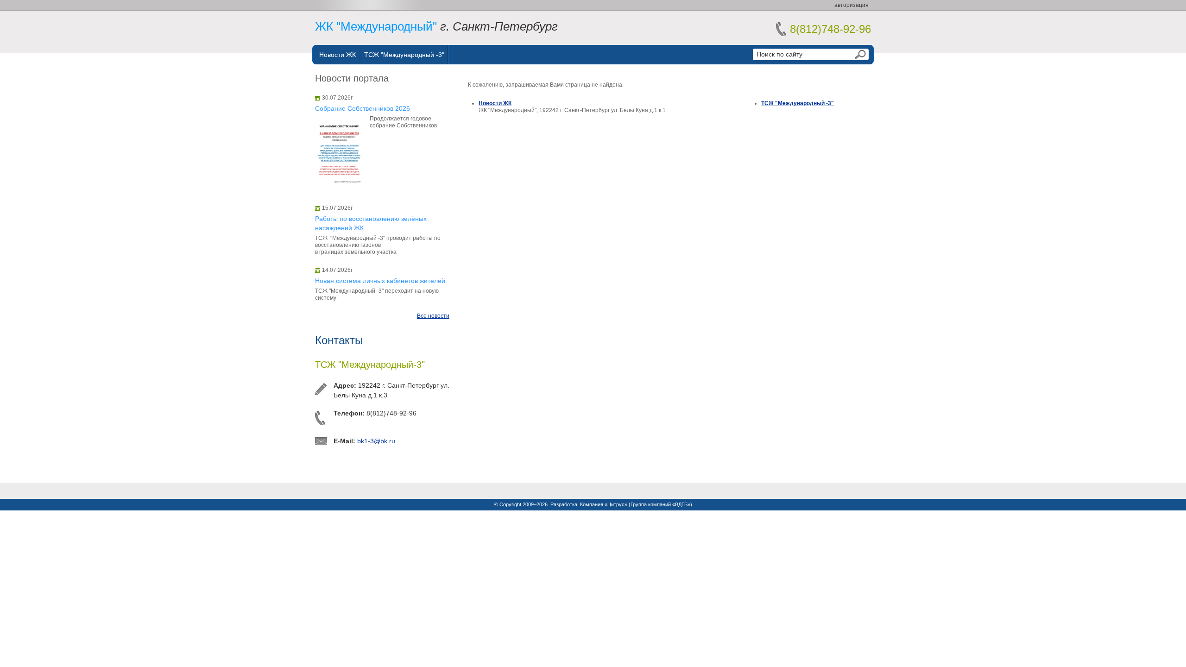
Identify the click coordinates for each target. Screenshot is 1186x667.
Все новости (433, 316)
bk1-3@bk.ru (376, 441)
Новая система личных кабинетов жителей (380, 280)
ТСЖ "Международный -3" (404, 54)
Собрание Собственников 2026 (362, 108)
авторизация (851, 5)
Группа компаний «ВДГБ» (660, 504)
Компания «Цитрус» (603, 504)
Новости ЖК (337, 54)
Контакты (339, 340)
